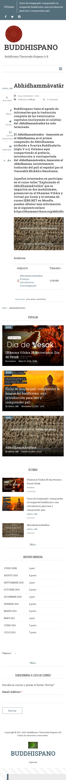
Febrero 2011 (11, 604)
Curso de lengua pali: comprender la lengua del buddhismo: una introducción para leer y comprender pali (41, 7)
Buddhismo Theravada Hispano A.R (26, 56)
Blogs (32, 99)
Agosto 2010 (11, 575)
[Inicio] (33, 745)
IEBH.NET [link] (30, 200)
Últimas (9, 6)
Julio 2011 (10, 632)
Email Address (11, 691)
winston (12, 361)
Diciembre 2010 (13, 596)
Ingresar (33, 762)
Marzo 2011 (10, 611)
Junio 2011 (10, 625)
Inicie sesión (20, 299)
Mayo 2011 (9, 618)
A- (5, 160)
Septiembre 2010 (14, 582)
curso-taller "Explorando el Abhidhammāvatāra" (37, 184)
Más (32, 544)
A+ (9, 160)
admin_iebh (7, 88)
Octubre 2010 (12, 589)
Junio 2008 (10, 568)
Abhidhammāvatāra (20, 447)
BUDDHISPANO (31, 47)
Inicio (4, 308)
